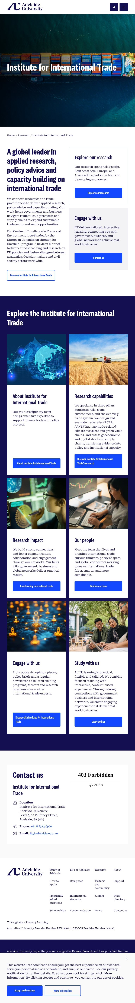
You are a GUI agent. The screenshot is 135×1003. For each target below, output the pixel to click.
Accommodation (80, 910)
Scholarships (58, 910)
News (98, 910)
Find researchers (98, 586)
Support (119, 881)
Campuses (76, 881)
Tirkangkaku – (27, 922)
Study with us (98, 722)
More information (63, 991)
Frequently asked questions (56, 899)
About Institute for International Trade (36, 463)
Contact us (98, 258)
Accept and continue (24, 990)
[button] (127, 959)
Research (100, 869)
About (117, 869)
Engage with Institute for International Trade (34, 719)
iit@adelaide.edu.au (44, 833)
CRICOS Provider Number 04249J (93, 928)
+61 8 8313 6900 (41, 826)
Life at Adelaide (80, 869)
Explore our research (98, 193)
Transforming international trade (36, 586)
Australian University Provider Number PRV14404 (38, 928)
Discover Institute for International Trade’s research (95, 461)
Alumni (99, 895)
